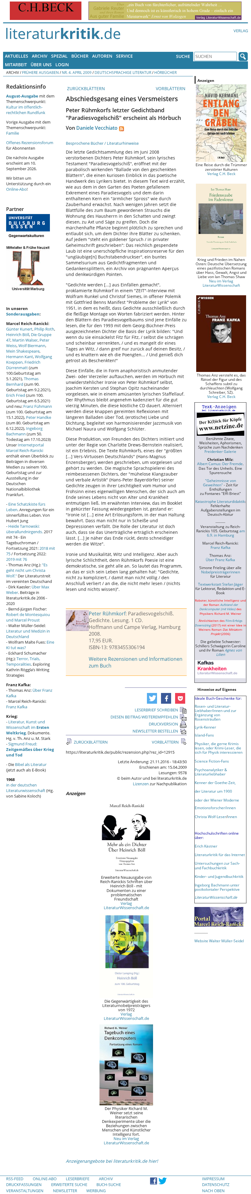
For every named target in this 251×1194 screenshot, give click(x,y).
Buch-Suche (108, 1184)
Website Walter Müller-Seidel (219, 940)
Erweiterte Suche (69, 1184)
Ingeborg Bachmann (24, 431)
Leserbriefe (77, 1178)
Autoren (102, 56)
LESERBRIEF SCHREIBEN (156, 710)
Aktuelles (16, 56)
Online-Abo (16, 189)
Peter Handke (38, 417)
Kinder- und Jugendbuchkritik (219, 876)
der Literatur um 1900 (213, 791)
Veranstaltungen (24, 1190)
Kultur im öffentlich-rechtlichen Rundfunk (25, 109)
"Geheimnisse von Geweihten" (219, 482)
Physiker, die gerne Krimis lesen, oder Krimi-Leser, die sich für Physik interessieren (218, 748)
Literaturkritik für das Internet (220, 854)
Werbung (96, 1190)
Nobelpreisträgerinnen (220, 571)
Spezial (59, 56)
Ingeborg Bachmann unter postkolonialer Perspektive (217, 887)
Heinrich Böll (17, 334)
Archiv (39, 56)
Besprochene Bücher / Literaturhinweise (102, 143)
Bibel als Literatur (31, 764)
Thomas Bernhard (22, 381)
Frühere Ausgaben (40, 72)
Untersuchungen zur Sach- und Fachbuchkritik (217, 865)
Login (62, 64)
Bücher (79, 56)
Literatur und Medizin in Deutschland (28, 633)
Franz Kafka (16, 707)
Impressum (213, 1178)
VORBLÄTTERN (171, 88)
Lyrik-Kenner (205, 727)
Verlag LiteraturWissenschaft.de (126, 905)
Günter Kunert (19, 329)
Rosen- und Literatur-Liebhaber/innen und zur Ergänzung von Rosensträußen (215, 712)
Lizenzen (141, 783)
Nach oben (213, 1190)
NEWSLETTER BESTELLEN (155, 731)
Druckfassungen (24, 1184)
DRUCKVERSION (163, 724)
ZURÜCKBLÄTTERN (85, 88)
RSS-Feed (14, 1178)
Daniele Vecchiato (97, 127)
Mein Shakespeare (22, 351)
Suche (183, 56)
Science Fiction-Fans (212, 761)
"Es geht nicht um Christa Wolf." (26, 570)
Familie (12, 133)
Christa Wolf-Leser (210, 816)
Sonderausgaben (22, 314)
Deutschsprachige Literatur (123, 72)
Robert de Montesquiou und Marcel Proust (28, 617)
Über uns (41, 64)
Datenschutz (215, 1184)
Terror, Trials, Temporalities (23, 661)
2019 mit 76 (16, 559)
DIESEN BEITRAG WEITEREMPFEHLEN (144, 717)
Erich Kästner (206, 846)
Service (124, 56)
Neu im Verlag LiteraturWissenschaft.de (126, 1141)
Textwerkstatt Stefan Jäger (220, 584)
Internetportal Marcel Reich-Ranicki (25, 447)
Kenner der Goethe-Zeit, (215, 782)
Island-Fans (204, 735)
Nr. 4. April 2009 (77, 72)
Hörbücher (165, 72)
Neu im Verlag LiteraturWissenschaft (221, 283)
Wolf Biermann (31, 345)
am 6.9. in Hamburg (226, 533)
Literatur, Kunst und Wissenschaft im (27, 727)
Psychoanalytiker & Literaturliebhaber (211, 771)
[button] (152, 698)
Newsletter (65, 1190)
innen (232, 816)
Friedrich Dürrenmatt (23, 364)
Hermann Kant (19, 356)
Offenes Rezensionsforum (29, 142)
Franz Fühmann (37, 406)
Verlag (241, 30)
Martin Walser (25, 340)
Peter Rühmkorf (107, 613)
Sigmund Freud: (30, 749)
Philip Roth (44, 329)
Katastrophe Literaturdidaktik (220, 501)
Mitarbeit (16, 64)
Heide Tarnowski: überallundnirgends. (24, 528)
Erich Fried (15, 395)
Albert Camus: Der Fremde (220, 463)
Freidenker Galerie (220, 451)
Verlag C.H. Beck (221, 173)
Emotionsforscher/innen (215, 807)
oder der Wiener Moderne (217, 800)
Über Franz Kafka (220, 559)
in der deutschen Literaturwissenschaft (25, 787)
